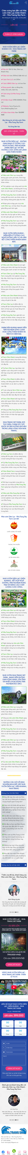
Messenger (19, 1154)
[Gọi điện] (14, 1151)
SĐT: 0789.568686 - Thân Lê (14, 132)
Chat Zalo (8, 1154)
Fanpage (3, 1154)
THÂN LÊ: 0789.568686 (14, 34)
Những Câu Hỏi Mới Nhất (10, 793)
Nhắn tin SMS (25, 1154)
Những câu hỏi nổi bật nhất (11, 865)
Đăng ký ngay (14, 964)
